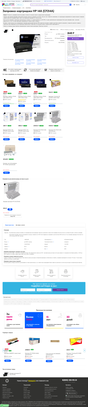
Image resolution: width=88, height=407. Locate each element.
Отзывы (13, 1)
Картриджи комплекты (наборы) (34, 301)
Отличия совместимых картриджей (51, 395)
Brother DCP (20, 303)
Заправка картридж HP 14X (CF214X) (11, 201)
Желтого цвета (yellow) (35, 299)
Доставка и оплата (20, 225)
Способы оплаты (27, 390)
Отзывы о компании (27, 395)
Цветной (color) (6, 299)
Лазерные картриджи (7, 389)
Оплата (9, 1)
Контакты (18, 1)
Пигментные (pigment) (54, 299)
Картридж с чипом (62, 299)
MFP (11, 303)
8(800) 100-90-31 (69, 380)
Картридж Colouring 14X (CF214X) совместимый (54, 97)
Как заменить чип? (48, 397)
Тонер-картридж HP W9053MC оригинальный (52, 354)
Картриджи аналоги (6, 394)
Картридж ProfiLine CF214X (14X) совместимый (24, 97)
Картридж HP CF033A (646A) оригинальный (31, 354)
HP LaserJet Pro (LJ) (76, 301)
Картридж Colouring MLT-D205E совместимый (73, 354)
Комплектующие (55, 301)
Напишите (31, 381)
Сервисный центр (6, 397)
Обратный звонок (72, 393)
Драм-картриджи (27, 303)
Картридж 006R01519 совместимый (12, 353)
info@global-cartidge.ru (75, 1)
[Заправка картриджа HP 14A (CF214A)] (27, 43)
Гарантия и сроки (27, 397)
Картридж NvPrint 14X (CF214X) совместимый (23, 130)
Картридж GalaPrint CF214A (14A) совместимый (9, 97)
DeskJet (82, 301)
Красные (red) (26, 299)
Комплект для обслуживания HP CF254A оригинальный (10, 164)
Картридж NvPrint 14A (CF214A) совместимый (8, 130)
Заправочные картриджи (45, 301)
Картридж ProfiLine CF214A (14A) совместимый (39, 97)
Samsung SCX (6, 303)
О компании (26, 387)
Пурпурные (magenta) (44, 299)
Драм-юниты (62, 301)
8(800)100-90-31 (28, 1)
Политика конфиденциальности (50, 389)
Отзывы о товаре (27, 392)
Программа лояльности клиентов (51, 387)
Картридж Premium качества (9, 301)
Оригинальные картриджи (7, 392)
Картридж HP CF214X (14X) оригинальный (55, 130)
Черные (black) (13, 299)
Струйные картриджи (6, 390)
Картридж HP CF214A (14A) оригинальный (39, 130)
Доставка (4, 1)
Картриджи (5, 387)
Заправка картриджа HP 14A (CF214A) (15, 374)
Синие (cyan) (20, 299)
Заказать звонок (60, 289)
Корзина (80, 4)
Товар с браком (47, 392)
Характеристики (9, 225)
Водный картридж (71, 299)
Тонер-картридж (19, 301)
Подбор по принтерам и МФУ (8, 395)
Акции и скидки (26, 394)
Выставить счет (75, 62)
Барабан (25, 301)
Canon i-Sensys (68, 301)
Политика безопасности (49, 390)
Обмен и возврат (48, 394)
